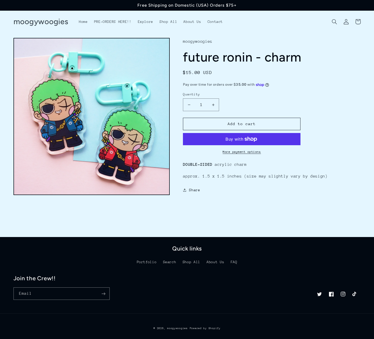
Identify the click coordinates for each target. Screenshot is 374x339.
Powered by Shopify (205, 328)
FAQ (234, 262)
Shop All (191, 262)
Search (169, 262)
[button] (334, 21)
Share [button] (194, 190)
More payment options (242, 152)
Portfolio (147, 262)
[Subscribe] (103, 293)
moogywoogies (177, 328)
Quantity (191, 94)
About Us (215, 262)
